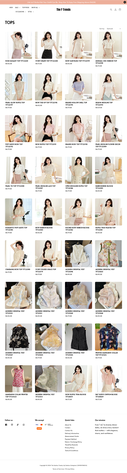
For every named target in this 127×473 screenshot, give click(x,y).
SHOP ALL (35, 7)
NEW (11, 7)
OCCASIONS (20, 12)
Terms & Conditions (71, 450)
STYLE (30, 12)
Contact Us (68, 430)
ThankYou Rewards (71, 445)
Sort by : (102, 29)
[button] (111, 9)
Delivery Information (72, 433)
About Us (68, 425)
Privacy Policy (69, 448)
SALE (16, 7)
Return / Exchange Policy (73, 442)
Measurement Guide (72, 436)
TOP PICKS (25, 7)
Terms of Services (58, 469)
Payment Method (70, 439)
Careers (67, 428)
